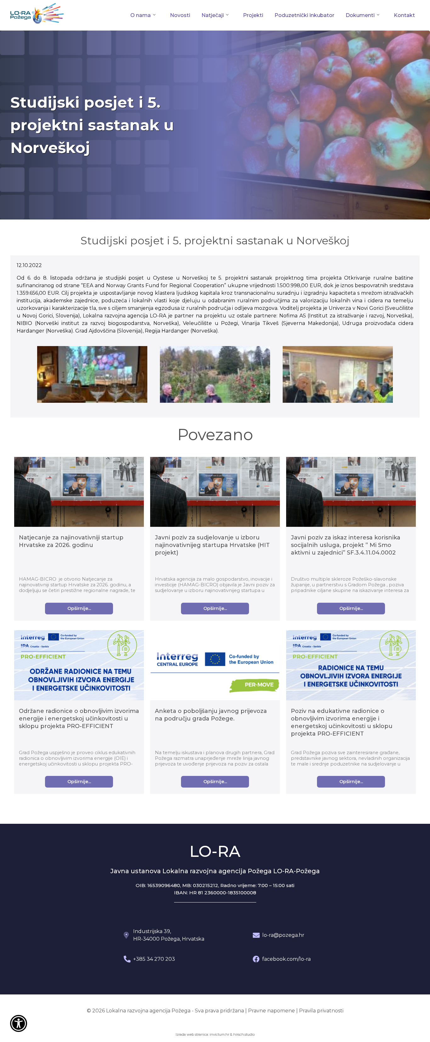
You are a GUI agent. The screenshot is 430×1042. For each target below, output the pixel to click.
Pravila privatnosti (321, 1011)
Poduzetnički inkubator (304, 15)
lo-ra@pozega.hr (283, 935)
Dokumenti (360, 15)
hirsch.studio (244, 1034)
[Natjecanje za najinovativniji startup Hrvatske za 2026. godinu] (79, 493)
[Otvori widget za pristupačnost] (18, 1023)
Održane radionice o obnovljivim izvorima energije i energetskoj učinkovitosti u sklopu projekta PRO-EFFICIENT (79, 719)
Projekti (253, 15)
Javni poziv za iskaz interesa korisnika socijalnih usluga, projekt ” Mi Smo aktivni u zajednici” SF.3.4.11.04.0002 (345, 545)
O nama (140, 15)
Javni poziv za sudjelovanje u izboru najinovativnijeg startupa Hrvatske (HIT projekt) (212, 545)
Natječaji (212, 15)
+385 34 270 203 (154, 959)
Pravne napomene (271, 1011)
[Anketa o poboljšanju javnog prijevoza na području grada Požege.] (215, 673)
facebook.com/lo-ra (286, 959)
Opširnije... (79, 608)
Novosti (180, 15)
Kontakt (404, 15)
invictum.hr (219, 1034)
